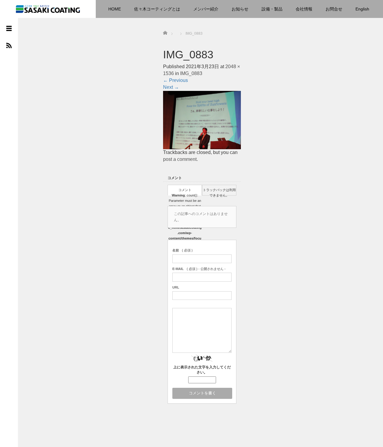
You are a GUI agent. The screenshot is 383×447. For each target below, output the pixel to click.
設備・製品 (272, 9)
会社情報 (304, 9)
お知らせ (240, 9)
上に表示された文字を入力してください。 (202, 369)
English (362, 9)
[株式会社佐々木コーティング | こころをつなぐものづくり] (47, 8)
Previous (175, 80)
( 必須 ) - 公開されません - (199, 269)
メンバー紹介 (205, 9)
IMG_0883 (191, 73)
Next (171, 87)
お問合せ (334, 9)
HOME (114, 9)
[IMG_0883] (202, 120)
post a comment (180, 159)
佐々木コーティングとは (157, 9)
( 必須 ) (182, 250)
